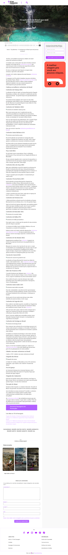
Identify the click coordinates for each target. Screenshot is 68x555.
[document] (34, 277)
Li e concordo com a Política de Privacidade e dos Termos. (34, 286)
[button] (49, 266)
